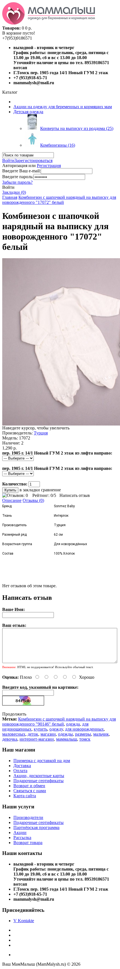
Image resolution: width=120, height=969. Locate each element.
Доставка (22, 765)
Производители (28, 817)
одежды (65, 734)
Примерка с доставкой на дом (41, 760)
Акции (20, 832)
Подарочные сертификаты (38, 780)
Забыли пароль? (17, 182)
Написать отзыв (74, 495)
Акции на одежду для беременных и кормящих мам (62, 106)
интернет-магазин (37, 739)
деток (33, 734)
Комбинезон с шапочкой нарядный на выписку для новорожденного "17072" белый (59, 200)
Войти (8, 160)
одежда (73, 724)
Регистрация (49, 165)
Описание (11, 500)
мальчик (101, 734)
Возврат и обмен (29, 785)
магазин (48, 734)
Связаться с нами (29, 790)
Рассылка (22, 837)
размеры (83, 734)
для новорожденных (84, 729)
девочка (9, 739)
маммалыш (66, 739)
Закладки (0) (14, 192)
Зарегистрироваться (33, 160)
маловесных (13, 734)
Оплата (20, 770)
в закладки (30, 489)
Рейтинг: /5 (44, 495)
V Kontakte (23, 920)
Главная (9, 197)
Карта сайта (24, 795)
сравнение (51, 489)
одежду (56, 729)
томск (84, 739)
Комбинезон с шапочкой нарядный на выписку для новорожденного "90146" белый (59, 721)
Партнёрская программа (36, 827)
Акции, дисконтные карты (38, 775)
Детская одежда (28, 111)
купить (40, 729)
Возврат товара (27, 842)
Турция (41, 433)
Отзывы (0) (33, 500)
